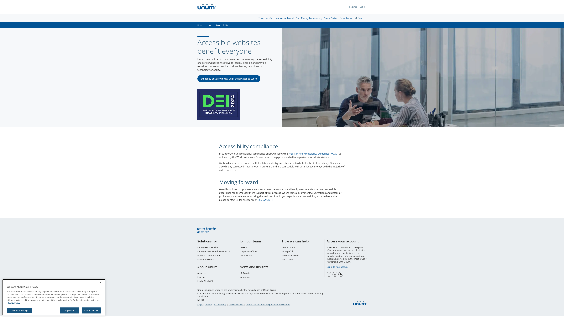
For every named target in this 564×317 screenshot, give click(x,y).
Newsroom (245, 277)
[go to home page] (206, 7)
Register (353, 6)
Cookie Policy (13, 303)
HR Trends (245, 273)
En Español (287, 251)
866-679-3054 (265, 200)
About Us (201, 273)
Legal (209, 25)
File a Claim (287, 259)
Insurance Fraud (285, 18)
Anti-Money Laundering (309, 18)
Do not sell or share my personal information (268, 304)
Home (200, 25)
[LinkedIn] (335, 274)
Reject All (69, 310)
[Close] (100, 282)
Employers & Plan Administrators (213, 251)
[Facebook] (329, 274)
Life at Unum (246, 255)
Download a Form (290, 255)
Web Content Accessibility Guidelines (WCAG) (313, 153)
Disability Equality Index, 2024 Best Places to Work (229, 78)
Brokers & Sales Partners (209, 255)
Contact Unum (289, 247)
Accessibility (220, 304)
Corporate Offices (248, 251)
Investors (201, 277)
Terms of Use (265, 18)
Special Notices (236, 304)
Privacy (208, 304)
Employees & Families (208, 247)
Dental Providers (205, 259)
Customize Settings (19, 310)
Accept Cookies (91, 310)
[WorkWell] (340, 274)
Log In (362, 6)
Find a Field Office (206, 281)
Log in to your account (337, 266)
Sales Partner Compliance (338, 18)
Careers (243, 247)
